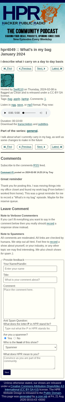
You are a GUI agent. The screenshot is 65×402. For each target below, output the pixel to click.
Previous (26, 68)
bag (10, 98)
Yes (10, 338)
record (50, 223)
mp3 (29, 104)
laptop (25, 98)
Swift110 (18, 89)
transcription (25, 124)
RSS (36, 165)
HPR (20, 13)
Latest (55, 68)
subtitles (43, 124)
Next (39, 68)
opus (20, 104)
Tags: (4, 98)
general (32, 131)
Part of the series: (13, 131)
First (9, 68)
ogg (13, 104)
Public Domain (52, 392)
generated (26, 396)
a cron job (41, 396)
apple (17, 98)
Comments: (37, 98)
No (18, 338)
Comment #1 (7, 172)
